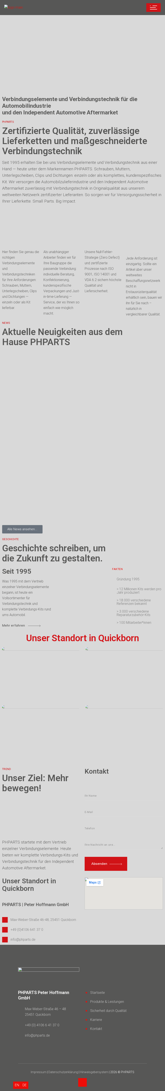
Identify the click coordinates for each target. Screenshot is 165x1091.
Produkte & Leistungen (107, 1002)
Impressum (39, 1072)
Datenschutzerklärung (63, 1072)
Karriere (96, 1020)
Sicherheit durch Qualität (108, 1011)
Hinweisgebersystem (94, 1072)
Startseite (97, 993)
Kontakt (96, 1029)
